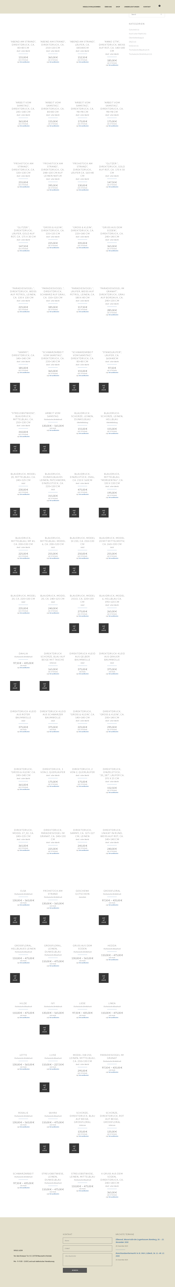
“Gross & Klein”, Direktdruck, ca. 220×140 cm (82, 230)
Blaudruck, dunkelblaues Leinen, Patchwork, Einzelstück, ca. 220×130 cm (53, 480)
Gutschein (82, 897)
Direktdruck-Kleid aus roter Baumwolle (23, 714)
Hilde (23, 1003)
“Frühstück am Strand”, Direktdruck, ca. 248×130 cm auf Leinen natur (53, 169)
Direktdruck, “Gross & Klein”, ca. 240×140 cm (23, 772)
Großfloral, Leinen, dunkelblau (53, 948)
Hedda (112, 945)
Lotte (23, 1055)
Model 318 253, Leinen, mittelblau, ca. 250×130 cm (82, 1058)
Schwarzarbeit (23, 1173)
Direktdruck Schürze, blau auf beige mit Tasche (53, 656)
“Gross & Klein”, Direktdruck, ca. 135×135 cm (53, 230)
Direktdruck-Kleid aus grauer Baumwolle (112, 656)
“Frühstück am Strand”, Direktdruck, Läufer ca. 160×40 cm (82, 169)
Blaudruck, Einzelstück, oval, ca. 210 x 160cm (82, 477)
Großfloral (112, 890)
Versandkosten (25, 62)
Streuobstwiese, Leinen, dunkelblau (53, 1176)
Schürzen (53, 663)
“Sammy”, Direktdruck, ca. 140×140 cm (23, 355)
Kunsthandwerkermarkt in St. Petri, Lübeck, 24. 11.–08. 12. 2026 (140, 1254)
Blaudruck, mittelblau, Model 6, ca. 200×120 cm (53, 541)
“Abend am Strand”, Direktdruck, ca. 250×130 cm (53, 44)
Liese (82, 1003)
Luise (53, 1055)
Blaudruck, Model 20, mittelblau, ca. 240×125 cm (23, 477)
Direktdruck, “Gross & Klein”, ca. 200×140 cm (112, 714)
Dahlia (23, 653)
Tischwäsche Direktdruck (53, 419)
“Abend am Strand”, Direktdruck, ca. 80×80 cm (23, 44)
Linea (112, 1003)
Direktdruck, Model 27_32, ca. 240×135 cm (23, 833)
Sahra (53, 1112)
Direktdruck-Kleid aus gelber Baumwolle (82, 656)
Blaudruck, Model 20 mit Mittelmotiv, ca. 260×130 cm (112, 541)
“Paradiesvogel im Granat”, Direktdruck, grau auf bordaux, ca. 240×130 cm (112, 294)
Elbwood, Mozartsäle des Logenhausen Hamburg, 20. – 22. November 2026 (140, 1240)
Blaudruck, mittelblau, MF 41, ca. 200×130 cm (23, 541)
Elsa (23, 890)
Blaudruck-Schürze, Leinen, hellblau (112, 416)
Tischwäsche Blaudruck (23, 952)
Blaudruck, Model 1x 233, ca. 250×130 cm (82, 541)
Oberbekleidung (82, 422)
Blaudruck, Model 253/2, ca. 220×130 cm (82, 598)
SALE (23, 483)
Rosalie (23, 1112)
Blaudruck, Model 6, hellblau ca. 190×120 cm (112, 598)
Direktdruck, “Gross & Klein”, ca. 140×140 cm (82, 714)
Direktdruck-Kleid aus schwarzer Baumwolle (53, 714)
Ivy (53, 1003)
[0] (158, 7)
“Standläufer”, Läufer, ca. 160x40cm (112, 355)
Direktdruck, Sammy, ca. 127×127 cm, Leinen (82, 833)
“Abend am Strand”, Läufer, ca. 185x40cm (82, 44)
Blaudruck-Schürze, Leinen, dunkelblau (82, 416)
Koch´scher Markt (23, 51)
